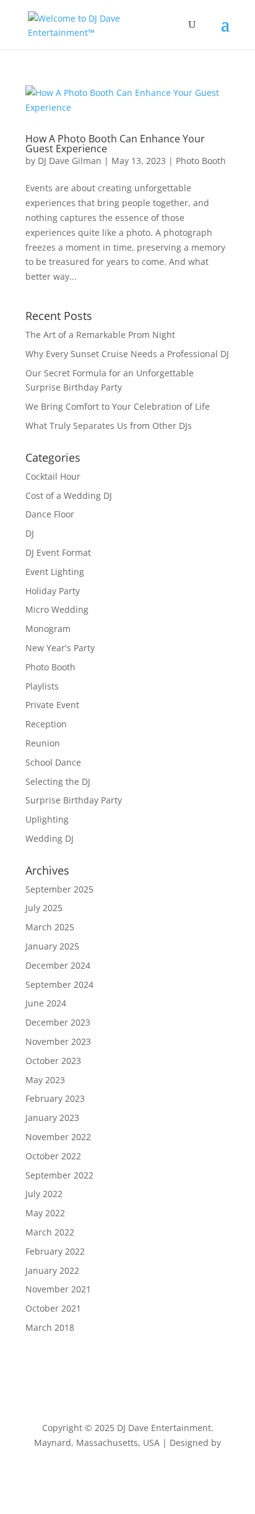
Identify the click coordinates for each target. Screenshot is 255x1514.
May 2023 (45, 1080)
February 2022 (55, 1251)
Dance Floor (49, 514)
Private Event (52, 705)
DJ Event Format (58, 552)
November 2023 (58, 1041)
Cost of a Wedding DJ (68, 495)
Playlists (42, 686)
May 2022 (45, 1213)
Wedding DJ (49, 838)
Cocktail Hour (52, 476)
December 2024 (57, 965)
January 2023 (52, 1117)
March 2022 (49, 1232)
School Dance (53, 762)
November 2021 (58, 1289)
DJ (29, 533)
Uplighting (47, 819)
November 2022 (58, 1137)
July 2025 (44, 908)
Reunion (42, 743)
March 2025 (49, 927)
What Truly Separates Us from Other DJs (108, 425)
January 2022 (52, 1270)
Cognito (127, 1457)
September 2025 (59, 889)
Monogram (48, 628)
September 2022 (59, 1175)
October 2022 (53, 1156)
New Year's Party (60, 648)
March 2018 (49, 1327)
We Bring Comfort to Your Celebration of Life (117, 406)
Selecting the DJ (57, 781)
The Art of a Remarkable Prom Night (100, 334)
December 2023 (57, 1022)
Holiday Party (52, 591)
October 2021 (53, 1308)
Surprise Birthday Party (73, 800)
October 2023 (53, 1060)
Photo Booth (201, 161)
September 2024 (59, 984)
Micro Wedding (57, 609)
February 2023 (55, 1098)
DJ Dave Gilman (70, 161)
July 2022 (44, 1194)
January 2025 (52, 946)
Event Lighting (54, 571)
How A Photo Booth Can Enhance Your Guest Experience (115, 143)
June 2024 (45, 1003)
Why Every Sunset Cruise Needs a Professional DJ (127, 354)
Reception (46, 724)
